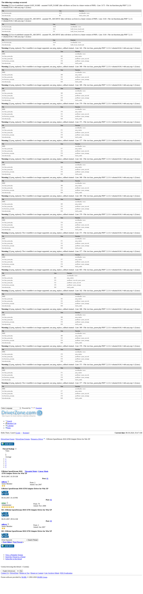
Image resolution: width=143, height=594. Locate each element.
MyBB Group (42, 577)
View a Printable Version (14, 555)
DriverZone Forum (7, 439)
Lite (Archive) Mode (51, 573)
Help (9, 428)
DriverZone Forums (23, 439)
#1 (47, 478)
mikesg (4, 482)
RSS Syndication (66, 573)
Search (9, 421)
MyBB (23, 577)
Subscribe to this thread (13, 559)
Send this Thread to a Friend (15, 557)
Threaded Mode (31, 471)
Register (26, 433)
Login (18, 433)
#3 (51, 521)
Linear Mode (43, 471)
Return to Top (24, 573)
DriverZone (14, 573)
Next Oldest (7, 542)
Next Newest (17, 542)
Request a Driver (37, 439)
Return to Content (37, 573)
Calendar (10, 426)
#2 (51, 500)
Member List (11, 423)
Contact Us (5, 573)
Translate (39, 408)
